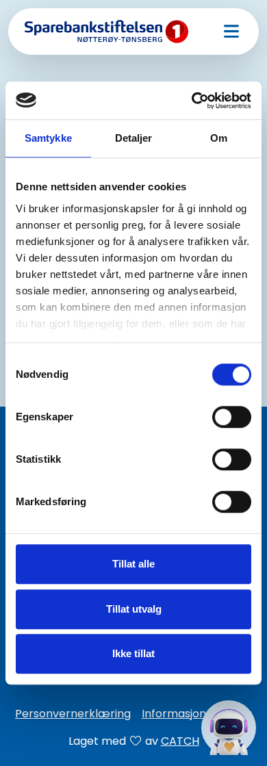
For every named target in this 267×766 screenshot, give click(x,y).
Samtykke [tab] (48, 138)
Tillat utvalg (134, 609)
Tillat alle (133, 564)
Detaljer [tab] (134, 138)
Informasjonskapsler (197, 714)
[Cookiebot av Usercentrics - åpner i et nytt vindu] (192, 101)
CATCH (180, 741)
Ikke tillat (133, 653)
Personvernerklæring (73, 714)
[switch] (231, 417)
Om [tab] (218, 138)
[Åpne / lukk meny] (231, 31)
